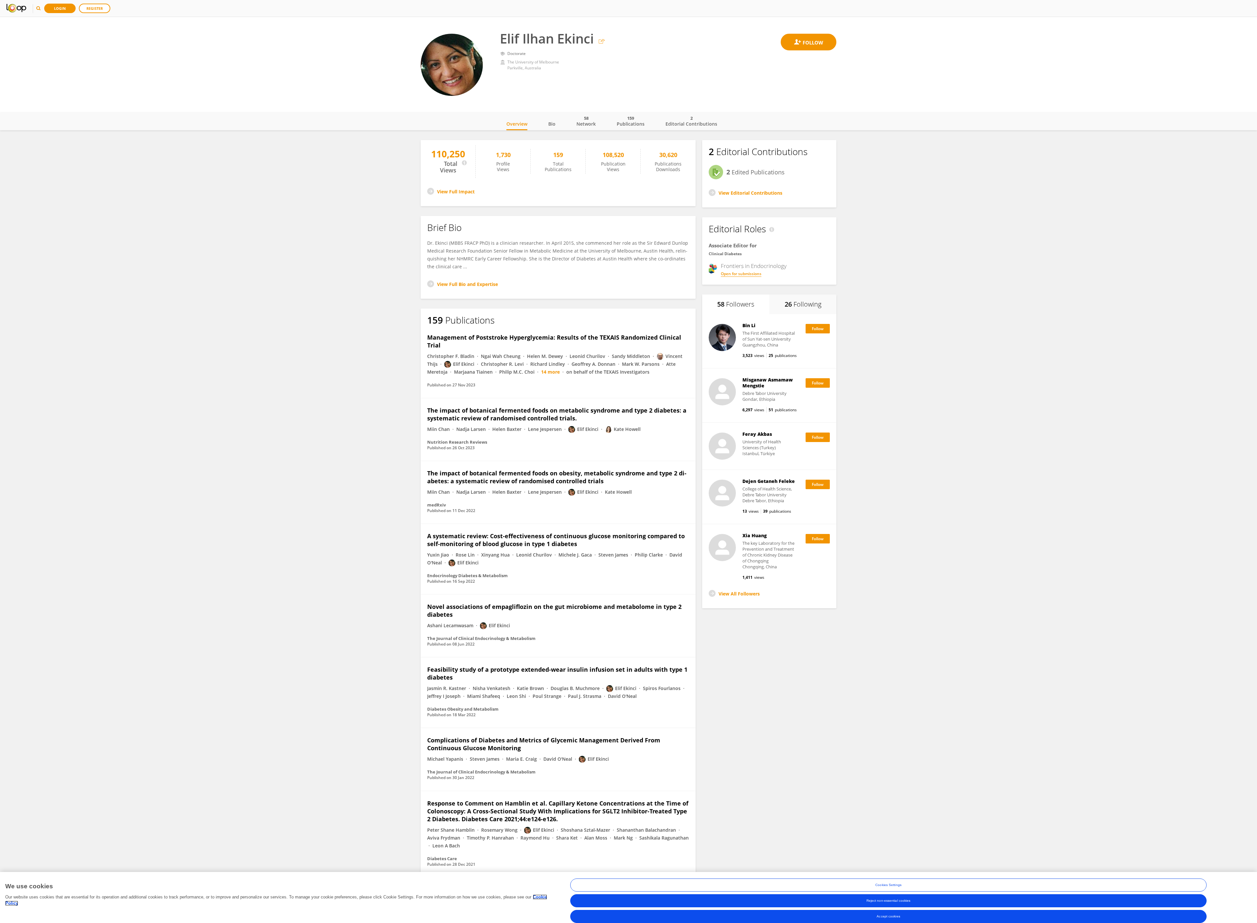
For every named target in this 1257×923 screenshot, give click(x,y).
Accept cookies (888, 916)
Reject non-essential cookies (888, 900)
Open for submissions (741, 273)
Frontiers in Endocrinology (754, 266)
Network (586, 121)
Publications (631, 121)
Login (60, 8)
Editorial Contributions (691, 121)
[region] (628, 897)
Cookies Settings (888, 885)
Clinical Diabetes (725, 254)
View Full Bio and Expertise (467, 284)
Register (94, 8)
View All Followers (739, 594)
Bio (552, 124)
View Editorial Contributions (750, 193)
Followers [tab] (735, 304)
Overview (516, 124)
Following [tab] (803, 304)
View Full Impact (456, 191)
